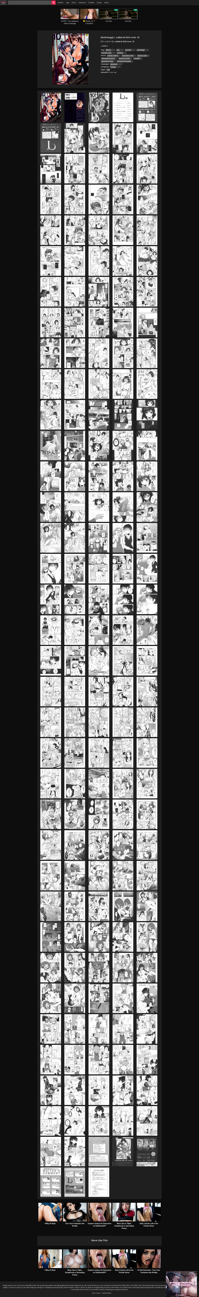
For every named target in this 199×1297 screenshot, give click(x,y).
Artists (74, 3)
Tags (67, 3)
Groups (99, 3)
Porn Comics (96, 1293)
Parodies (91, 3)
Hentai (106, 3)
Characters (82, 3)
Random (60, 3)
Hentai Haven (106, 1293)
